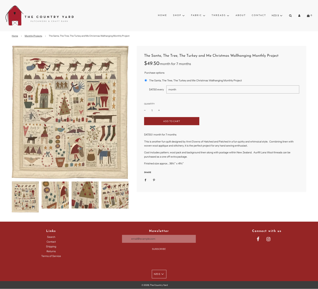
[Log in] (299, 15)
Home (162, 15)
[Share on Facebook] (145, 180)
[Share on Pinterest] (154, 180)
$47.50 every (156, 89)
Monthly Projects (33, 35)
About (241, 15)
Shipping (51, 246)
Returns (51, 251)
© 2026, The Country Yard (155, 285)
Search (51, 237)
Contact (259, 15)
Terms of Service (51, 256)
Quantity (149, 104)
